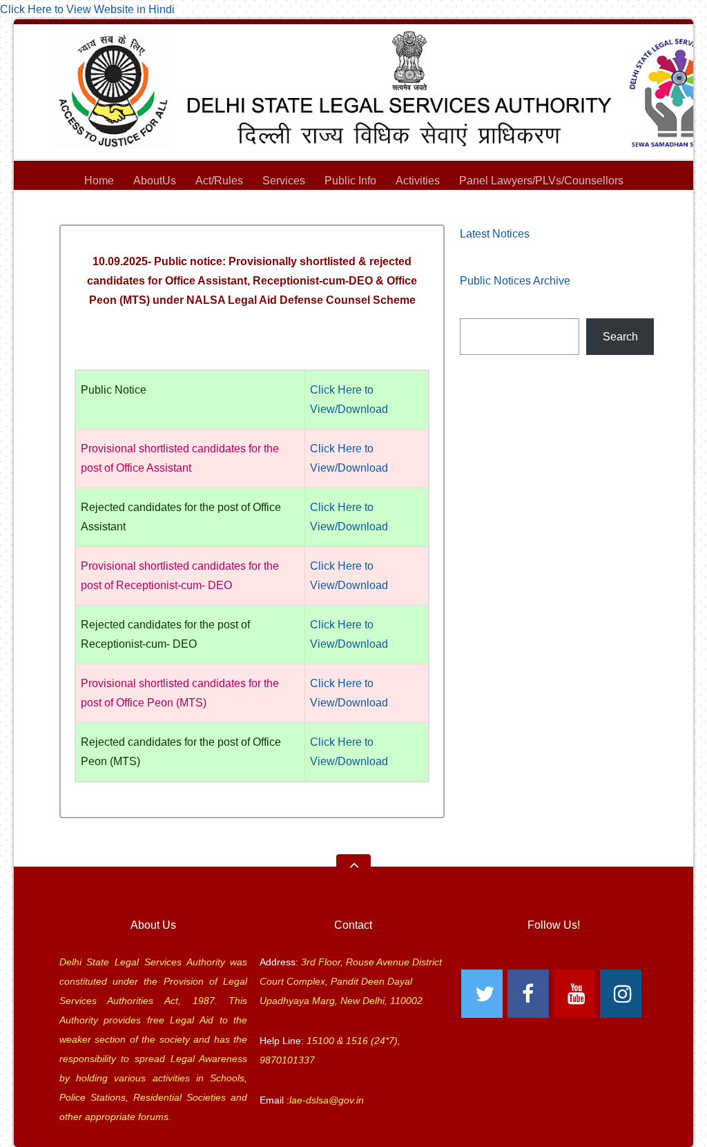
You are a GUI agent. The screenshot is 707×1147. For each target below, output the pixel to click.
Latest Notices (495, 234)
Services (283, 180)
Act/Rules (219, 180)
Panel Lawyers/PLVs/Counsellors (541, 180)
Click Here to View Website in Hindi (87, 9)
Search (620, 337)
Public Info (350, 180)
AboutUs (154, 180)
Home (99, 180)
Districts (354, 200)
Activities (418, 180)
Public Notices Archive (515, 281)
